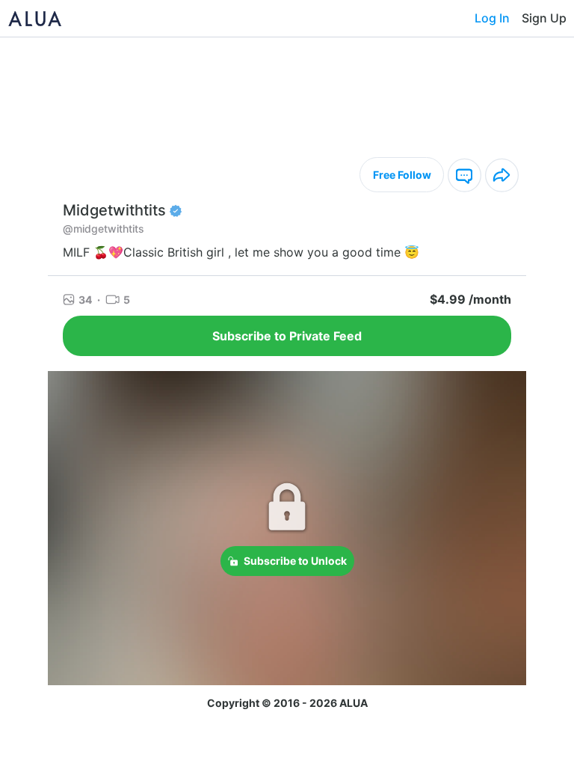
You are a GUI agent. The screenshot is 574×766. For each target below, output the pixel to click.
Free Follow (402, 174)
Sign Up (544, 17)
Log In (492, 17)
